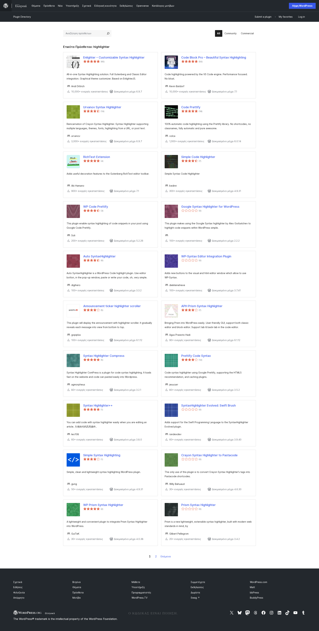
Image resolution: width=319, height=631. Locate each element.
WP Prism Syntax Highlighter (103, 505)
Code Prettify (190, 107)
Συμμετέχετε (198, 582)
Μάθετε (136, 582)
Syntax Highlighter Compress (103, 355)
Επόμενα (166, 556)
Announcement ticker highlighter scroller (112, 306)
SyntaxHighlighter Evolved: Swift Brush (208, 405)
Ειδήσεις (18, 587)
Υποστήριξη (138, 587)
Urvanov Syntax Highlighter (102, 107)
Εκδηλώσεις (197, 587)
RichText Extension (96, 157)
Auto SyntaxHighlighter (99, 256)
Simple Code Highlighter (198, 157)
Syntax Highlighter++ (98, 405)
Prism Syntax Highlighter (198, 505)
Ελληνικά (50, 613)
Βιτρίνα (76, 582)
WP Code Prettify (95, 206)
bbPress (254, 592)
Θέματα (76, 587)
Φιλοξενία (19, 592)
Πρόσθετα (78, 592)
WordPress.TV (139, 597)
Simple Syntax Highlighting (101, 455)
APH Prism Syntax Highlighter (201, 306)
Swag (195, 597)
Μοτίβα (76, 597)
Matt (252, 587)
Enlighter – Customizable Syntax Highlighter (114, 57)
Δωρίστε (195, 592)
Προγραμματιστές (141, 592)
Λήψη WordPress (302, 5)
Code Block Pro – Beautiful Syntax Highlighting (213, 57)
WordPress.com (258, 582)
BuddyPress (256, 597)
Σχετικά (17, 582)
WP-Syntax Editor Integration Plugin (206, 256)
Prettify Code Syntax (196, 355)
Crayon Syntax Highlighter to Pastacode (209, 455)
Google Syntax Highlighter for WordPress (210, 206)
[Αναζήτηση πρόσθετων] (108, 33)
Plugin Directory (22, 16)
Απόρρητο (18, 597)
